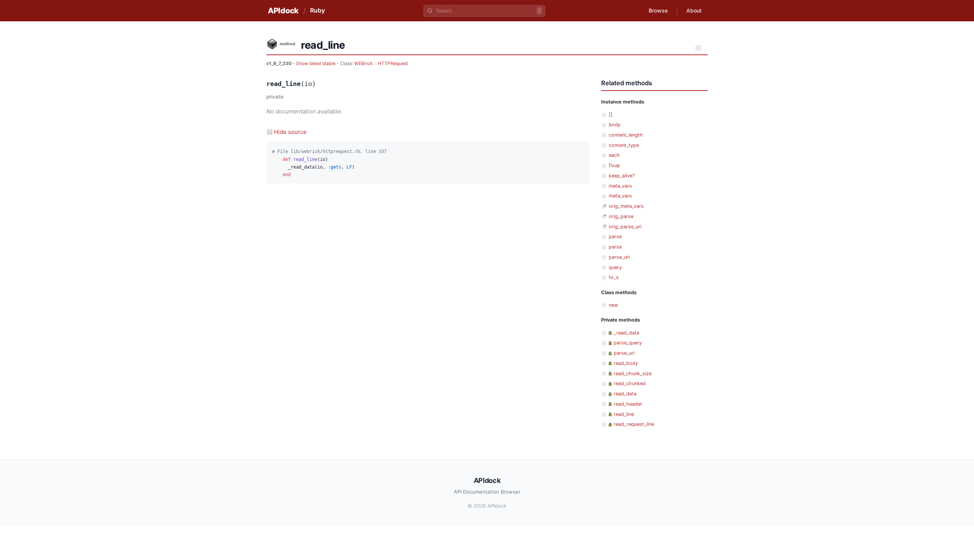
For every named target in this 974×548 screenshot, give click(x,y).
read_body (626, 363)
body (615, 124)
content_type (624, 145)
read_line (624, 414)
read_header (628, 404)
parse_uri (619, 257)
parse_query (628, 343)
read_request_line (634, 424)
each (614, 155)
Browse (658, 10)
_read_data (626, 333)
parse (615, 236)
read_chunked (630, 383)
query (615, 267)
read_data (625, 394)
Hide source (290, 131)
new (613, 305)
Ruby (317, 10)
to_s (614, 277)
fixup (614, 165)
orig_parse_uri (625, 226)
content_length (626, 135)
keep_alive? (622, 175)
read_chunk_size (632, 373)
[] (611, 114)
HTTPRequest (393, 63)
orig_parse (621, 216)
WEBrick (363, 63)
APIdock (283, 10)
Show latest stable (316, 63)
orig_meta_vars (626, 206)
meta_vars (620, 186)
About (694, 10)
